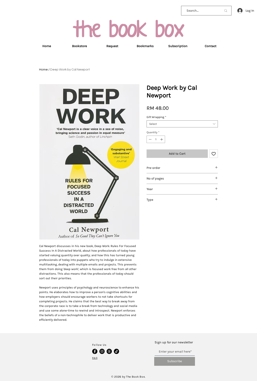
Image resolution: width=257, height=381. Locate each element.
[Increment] (161, 139)
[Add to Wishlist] (213, 153)
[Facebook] (94, 351)
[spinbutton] (155, 139)
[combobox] (182, 123)
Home (43, 69)
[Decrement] (149, 139)
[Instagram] (102, 351)
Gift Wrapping (156, 117)
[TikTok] (116, 351)
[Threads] (109, 351)
